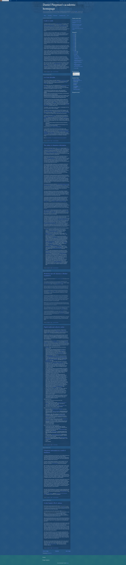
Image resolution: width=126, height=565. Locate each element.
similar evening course (62, 25)
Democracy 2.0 (55, 245)
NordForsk (59, 148)
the (65, 233)
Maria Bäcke (47, 250)
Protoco (65, 242)
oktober (75, 54)
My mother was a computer (50, 241)
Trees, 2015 (75, 83)
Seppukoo (45, 117)
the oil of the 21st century (53, 231)
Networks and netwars (61, 405)
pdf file (58, 81)
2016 (74, 42)
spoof (54, 102)
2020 (74, 36)
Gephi (57, 354)
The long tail (55, 362)
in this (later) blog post (63, 491)
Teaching (50, 15)
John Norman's (48, 253)
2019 (74, 38)
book (46, 234)
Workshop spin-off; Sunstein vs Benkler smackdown (78, 60)
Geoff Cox (47, 229)
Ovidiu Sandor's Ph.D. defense (53, 503)
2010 (74, 50)
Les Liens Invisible (49, 77)
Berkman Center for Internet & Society (55, 356)
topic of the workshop (51, 158)
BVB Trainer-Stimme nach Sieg (77, 80)
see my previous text (63, 80)
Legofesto (47, 347)
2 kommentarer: (55, 444)
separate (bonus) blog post (57, 248)
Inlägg (74, 73)
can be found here (55, 463)
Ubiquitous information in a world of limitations (78, 65)
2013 (74, 46)
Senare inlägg (45, 551)
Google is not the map (49, 116)
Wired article (59, 362)
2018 (74, 39)
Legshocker (46, 133)
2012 (74, 47)
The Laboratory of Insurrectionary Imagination (59, 137)
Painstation (67, 131)
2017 (74, 40)
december (75, 51)
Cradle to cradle (48, 21)
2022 (74, 35)
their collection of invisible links (55, 126)
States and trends (59, 23)
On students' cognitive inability (76, 20)
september (75, 68)
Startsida (57, 551)
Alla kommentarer (76, 74)
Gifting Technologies (76, 89)
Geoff (46, 233)
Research (55, 15)
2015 (74, 43)
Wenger (54, 387)
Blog (45, 15)
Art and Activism (49, 137)
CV (68, 15)
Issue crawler (63, 350)
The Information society (57, 261)
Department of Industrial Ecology (49, 25)
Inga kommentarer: (56, 71)
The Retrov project (48, 361)
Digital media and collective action (54, 327)
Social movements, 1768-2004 (57, 409)
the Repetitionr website (48, 111)
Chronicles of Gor (62, 253)
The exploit (50, 244)
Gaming (50, 242)
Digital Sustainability (76, 79)
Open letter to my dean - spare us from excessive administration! (77, 25)
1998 (64, 185)
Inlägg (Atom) (50, 553)
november (75, 52)
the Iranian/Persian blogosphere (52, 359)
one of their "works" (59, 112)
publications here (63, 356)
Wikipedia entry (46, 132)
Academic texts (62, 15)
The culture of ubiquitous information (55, 145)
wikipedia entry (49, 234)
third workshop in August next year (52, 152)
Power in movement (56, 411)
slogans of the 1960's (57, 63)
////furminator (52, 132)
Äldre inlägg (68, 551)
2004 (67, 185)
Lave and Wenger (59, 386)
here (76, 11)
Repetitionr (63, 85)
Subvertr (54, 115)
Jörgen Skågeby (49, 493)
